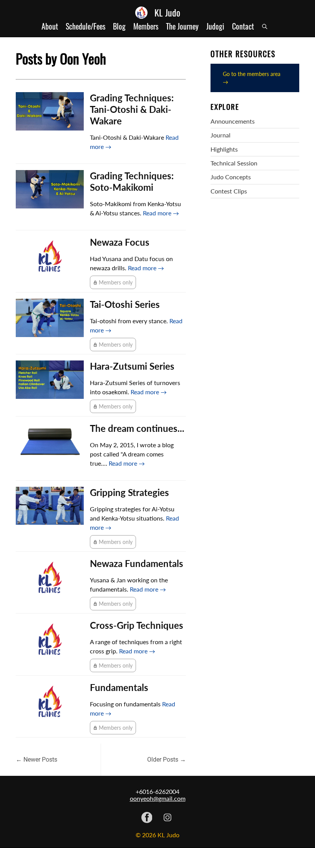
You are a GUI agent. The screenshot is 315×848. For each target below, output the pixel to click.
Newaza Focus (119, 242)
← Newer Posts (36, 759)
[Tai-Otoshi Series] (50, 318)
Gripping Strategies (129, 492)
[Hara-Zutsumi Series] (50, 379)
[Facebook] (147, 818)
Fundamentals (119, 687)
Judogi (215, 26)
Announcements (233, 121)
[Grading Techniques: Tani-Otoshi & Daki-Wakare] (50, 111)
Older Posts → (166, 759)
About (49, 26)
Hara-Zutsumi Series (132, 366)
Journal (220, 135)
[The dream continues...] (50, 442)
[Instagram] (167, 818)
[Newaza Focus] (50, 257)
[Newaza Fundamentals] (50, 579)
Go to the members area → (251, 78)
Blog (119, 26)
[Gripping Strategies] (50, 506)
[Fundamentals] (50, 703)
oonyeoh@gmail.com (158, 798)
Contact (243, 26)
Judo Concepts (231, 177)
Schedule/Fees (85, 26)
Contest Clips (229, 191)
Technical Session (234, 163)
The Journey (182, 26)
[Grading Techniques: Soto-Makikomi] (50, 189)
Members (145, 26)
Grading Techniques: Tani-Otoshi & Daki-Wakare (132, 109)
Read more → (161, 213)
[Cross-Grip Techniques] (50, 641)
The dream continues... (137, 428)
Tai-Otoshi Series (125, 304)
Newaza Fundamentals (136, 563)
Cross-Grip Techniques (136, 625)
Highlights (224, 149)
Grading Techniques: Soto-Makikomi (132, 181)
